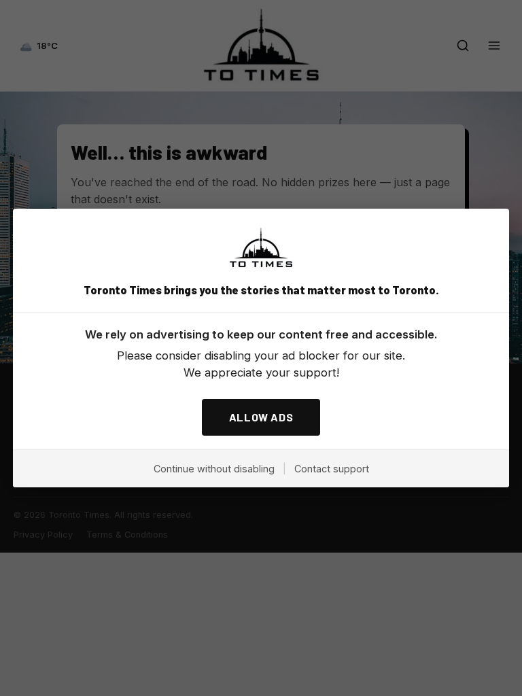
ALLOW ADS (261, 417)
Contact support (331, 468)
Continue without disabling (214, 468)
